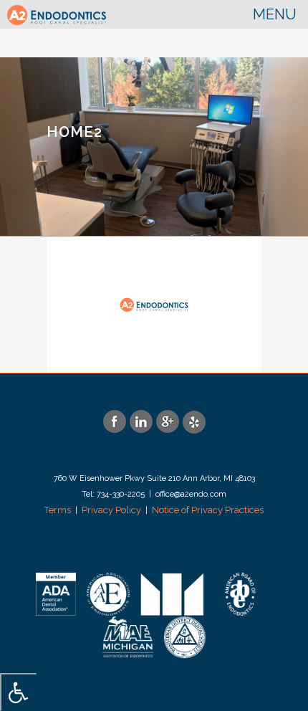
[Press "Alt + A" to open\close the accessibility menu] (18, 692)
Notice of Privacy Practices (208, 510)
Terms (57, 510)
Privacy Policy (111, 510)
